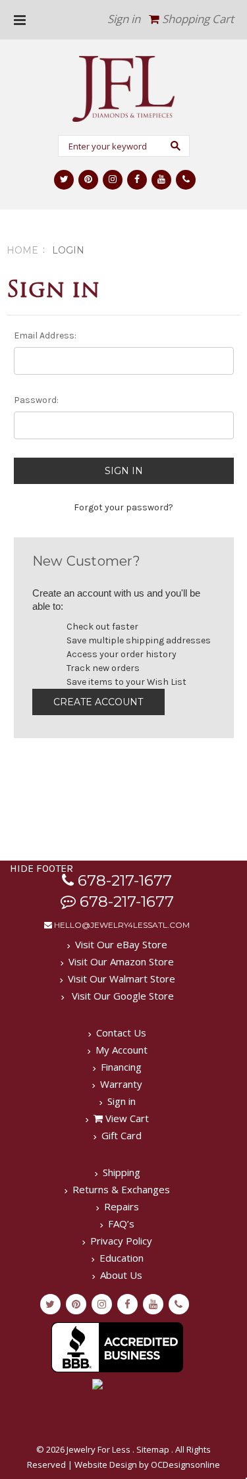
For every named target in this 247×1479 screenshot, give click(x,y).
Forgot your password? (123, 507)
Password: (36, 400)
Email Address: (45, 335)
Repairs (121, 1206)
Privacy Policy (121, 1240)
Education (121, 1257)
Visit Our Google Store (121, 995)
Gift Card (121, 1135)
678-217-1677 (123, 880)
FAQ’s (121, 1223)
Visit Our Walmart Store (121, 978)
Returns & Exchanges (121, 1189)
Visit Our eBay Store (121, 944)
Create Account (98, 702)
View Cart (126, 1118)
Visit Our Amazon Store (121, 961)
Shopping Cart (196, 18)
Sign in (123, 18)
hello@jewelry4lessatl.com (121, 925)
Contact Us (121, 1032)
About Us (121, 1274)
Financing (121, 1066)
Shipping (121, 1172)
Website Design (105, 1464)
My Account (122, 1049)
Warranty (121, 1083)
